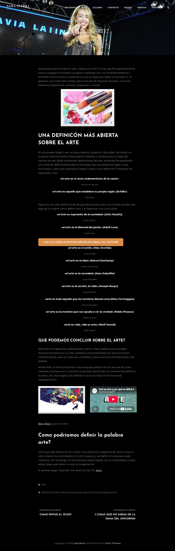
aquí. (99, 470)
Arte (43, 484)
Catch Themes (113, 543)
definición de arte (50, 492)
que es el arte (90, 492)
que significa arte (107, 492)
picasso (78, 492)
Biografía (70, 7)
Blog (84, 7)
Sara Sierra (18, 6)
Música (128, 7)
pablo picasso (67, 492)
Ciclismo (97, 7)
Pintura (141, 7)
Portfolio (157, 7)
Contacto (113, 7)
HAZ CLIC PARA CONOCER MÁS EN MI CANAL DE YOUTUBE (80, 242)
